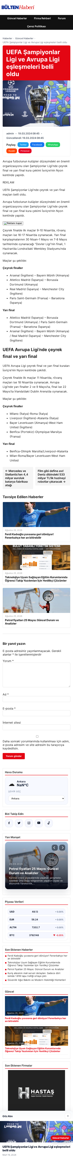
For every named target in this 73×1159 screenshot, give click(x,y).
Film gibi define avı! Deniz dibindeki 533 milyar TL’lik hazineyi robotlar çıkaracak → (52, 476)
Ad (6, 694)
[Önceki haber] (55, 848)
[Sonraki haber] (62, 848)
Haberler (7, 38)
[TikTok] (49, 823)
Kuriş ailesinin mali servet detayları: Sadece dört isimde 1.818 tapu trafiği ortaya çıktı (34, 974)
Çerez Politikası (36, 26)
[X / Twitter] (19, 823)
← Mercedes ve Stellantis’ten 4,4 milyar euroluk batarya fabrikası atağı (16, 478)
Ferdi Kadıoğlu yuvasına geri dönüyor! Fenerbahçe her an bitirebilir (37, 957)
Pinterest (25, 151)
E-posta (9, 708)
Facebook (37, 144)
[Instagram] (29, 823)
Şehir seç (14, 791)
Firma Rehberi (42, 18)
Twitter (23, 144)
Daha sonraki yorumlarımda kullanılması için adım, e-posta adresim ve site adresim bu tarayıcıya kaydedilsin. (36, 744)
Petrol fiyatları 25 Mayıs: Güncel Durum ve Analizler (36, 969)
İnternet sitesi (12, 722)
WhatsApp (53, 144)
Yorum (8, 661)
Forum (62, 18)
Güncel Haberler (17, 18)
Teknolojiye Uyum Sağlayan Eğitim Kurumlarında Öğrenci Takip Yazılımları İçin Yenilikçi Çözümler (34, 964)
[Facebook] (9, 823)
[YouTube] (39, 823)
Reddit (12, 151)
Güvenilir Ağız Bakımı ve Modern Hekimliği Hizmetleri (37, 979)
